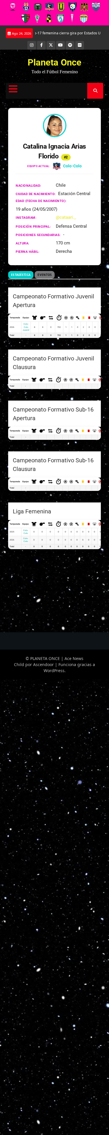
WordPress (54, 670)
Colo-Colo (72, 166)
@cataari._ (66, 217)
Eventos (44, 275)
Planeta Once (54, 62)
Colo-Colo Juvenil (26, 327)
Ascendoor (43, 664)
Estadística (21, 275)
